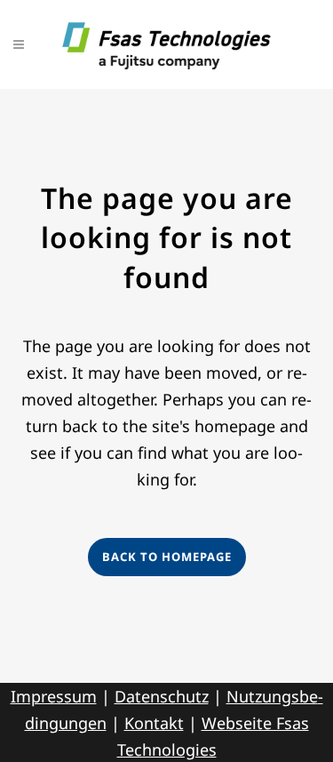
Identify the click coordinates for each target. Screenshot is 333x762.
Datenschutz (162, 696)
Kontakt (154, 723)
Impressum (54, 696)
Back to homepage (167, 557)
